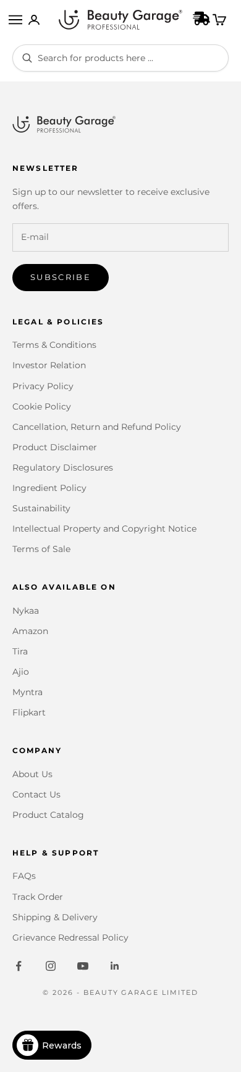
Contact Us (36, 794)
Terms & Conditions (54, 344)
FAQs (24, 875)
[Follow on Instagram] (50, 966)
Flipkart (29, 712)
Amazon (30, 631)
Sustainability (41, 508)
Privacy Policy (43, 386)
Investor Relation (49, 365)
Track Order (37, 896)
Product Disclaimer (54, 447)
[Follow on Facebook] (18, 966)
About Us (32, 774)
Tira (20, 651)
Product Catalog (48, 814)
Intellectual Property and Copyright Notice (104, 528)
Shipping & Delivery (55, 917)
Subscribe (60, 277)
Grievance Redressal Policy (70, 937)
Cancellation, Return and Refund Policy (96, 426)
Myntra (27, 692)
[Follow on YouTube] (83, 966)
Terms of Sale (41, 549)
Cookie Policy (41, 406)
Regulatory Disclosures (62, 467)
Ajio (20, 671)
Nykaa (25, 610)
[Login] (34, 20)
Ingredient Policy (49, 487)
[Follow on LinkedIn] (115, 966)
